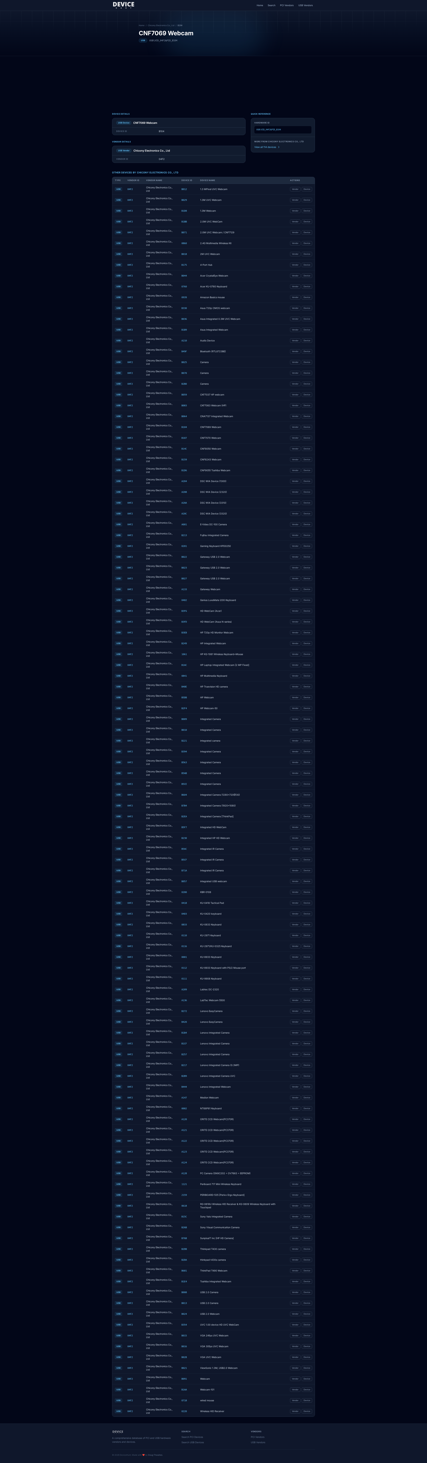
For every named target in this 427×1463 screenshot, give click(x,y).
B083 (184, 405)
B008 (184, 1292)
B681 (184, 1270)
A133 (184, 589)
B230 (184, 838)
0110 (184, 935)
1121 (184, 1184)
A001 (184, 524)
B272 (184, 1011)
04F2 (130, 189)
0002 (184, 1108)
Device (307, 189)
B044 (184, 275)
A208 (184, 492)
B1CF (184, 1043)
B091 (184, 1378)
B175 (184, 265)
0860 (184, 243)
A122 (184, 1141)
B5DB (184, 697)
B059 (184, 394)
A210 (184, 340)
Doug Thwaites (155, 1455)
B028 (184, 1357)
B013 (184, 1303)
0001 (184, 957)
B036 (184, 319)
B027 (184, 578)
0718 (184, 1400)
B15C (184, 1216)
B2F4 (184, 708)
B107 (184, 438)
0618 (184, 1205)
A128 (184, 1173)
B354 (184, 1324)
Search (271, 5)
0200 (184, 892)
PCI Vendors (287, 5)
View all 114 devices (265, 147)
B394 (184, 751)
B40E (184, 686)
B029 (184, 200)
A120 (184, 1119)
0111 (184, 978)
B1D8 (184, 210)
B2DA (184, 1260)
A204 (184, 481)
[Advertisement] (213, 81)
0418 (184, 903)
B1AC (184, 665)
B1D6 (184, 470)
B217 (184, 1065)
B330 (184, 308)
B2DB (184, 1249)
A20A (184, 502)
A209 (184, 989)
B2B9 (184, 1076)
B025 (184, 362)
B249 (184, 643)
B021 (184, 1368)
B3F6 (184, 611)
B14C (184, 448)
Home (260, 5)
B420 (184, 1022)
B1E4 (184, 1281)
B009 (184, 719)
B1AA (184, 1389)
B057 (184, 881)
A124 (184, 1162)
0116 (184, 946)
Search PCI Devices (192, 1437)
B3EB (184, 632)
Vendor (295, 189)
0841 (184, 676)
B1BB (184, 221)
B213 (184, 535)
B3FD (184, 621)
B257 (184, 1054)
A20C (184, 513)
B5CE (184, 784)
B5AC (184, 849)
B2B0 (184, 384)
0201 (184, 546)
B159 (184, 459)
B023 (184, 567)
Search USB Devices (192, 1442)
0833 (184, 924)
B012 (184, 189)
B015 (184, 1335)
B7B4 (184, 805)
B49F (184, 351)
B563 (184, 762)
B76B (184, 1238)
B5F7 (184, 827)
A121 (184, 1130)
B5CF (184, 859)
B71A (184, 870)
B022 (184, 557)
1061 (184, 654)
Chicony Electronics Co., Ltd (161, 25)
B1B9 (184, 329)
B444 (184, 1086)
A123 (184, 1151)
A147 (184, 1097)
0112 (184, 968)
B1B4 (184, 1032)
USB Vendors (305, 5)
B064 (184, 416)
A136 (184, 1000)
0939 (184, 297)
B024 (184, 1314)
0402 (184, 600)
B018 (184, 254)
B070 (184, 373)
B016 (184, 1346)
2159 (184, 1195)
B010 (184, 730)
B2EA (184, 816)
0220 (184, 1411)
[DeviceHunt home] (123, 5)
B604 (184, 794)
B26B (184, 1227)
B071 (184, 232)
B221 (184, 740)
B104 (184, 427)
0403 (184, 913)
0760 (184, 286)
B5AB (184, 773)
